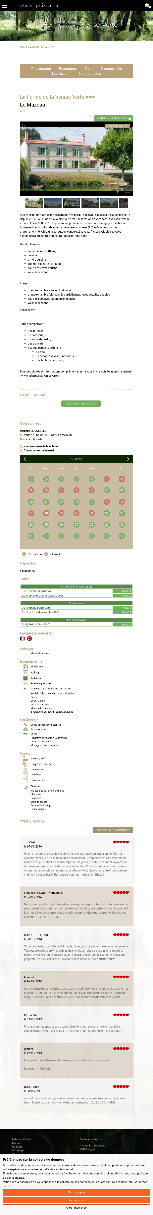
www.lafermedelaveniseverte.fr (40, 375)
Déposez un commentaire (113, 830)
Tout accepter (76, 1192)
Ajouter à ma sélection (111, 118)
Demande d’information (81, 403)
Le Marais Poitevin (22, 1139)
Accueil (24, 47)
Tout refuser (76, 1200)
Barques (16, 1143)
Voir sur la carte (32, 439)
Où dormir (38, 47)
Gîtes (51, 47)
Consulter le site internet (38, 450)
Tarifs (89, 68)
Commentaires (89, 73)
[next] (128, 459)
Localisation (61, 73)
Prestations (68, 68)
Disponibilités (111, 68)
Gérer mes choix (76, 1207)
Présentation (41, 68)
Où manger (18, 1150)
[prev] (25, 459)
